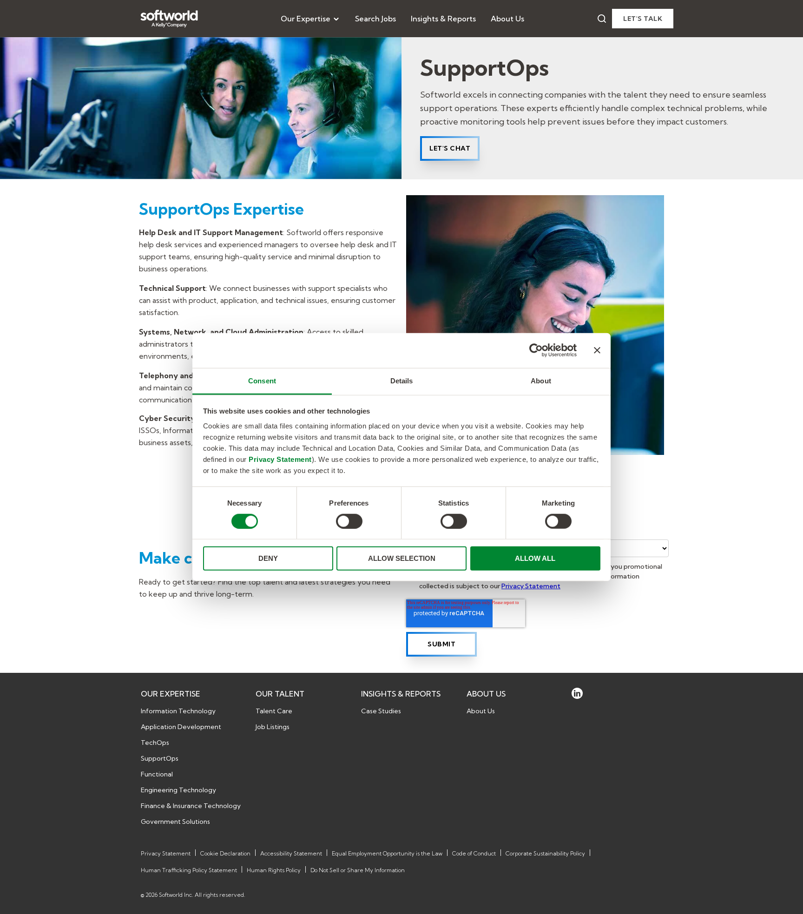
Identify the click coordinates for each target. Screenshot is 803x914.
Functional (157, 774)
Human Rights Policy (274, 870)
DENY (268, 558)
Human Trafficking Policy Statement (189, 870)
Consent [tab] (262, 380)
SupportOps (159, 758)
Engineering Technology (178, 790)
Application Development (181, 727)
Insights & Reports (443, 18)
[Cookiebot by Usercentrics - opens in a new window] (536, 350)
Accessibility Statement (291, 853)
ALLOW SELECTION (401, 558)
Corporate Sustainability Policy (545, 853)
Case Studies (381, 711)
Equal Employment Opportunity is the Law (387, 853)
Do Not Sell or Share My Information (357, 870)
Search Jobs (375, 18)
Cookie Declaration (225, 853)
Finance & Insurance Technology (191, 806)
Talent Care (274, 711)
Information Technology (178, 711)
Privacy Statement (280, 459)
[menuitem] (310, 18)
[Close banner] (597, 350)
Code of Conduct (474, 853)
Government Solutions (175, 821)
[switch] (349, 521)
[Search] (601, 18)
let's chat (449, 148)
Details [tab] (401, 380)
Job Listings (273, 727)
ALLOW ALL (535, 558)
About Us (507, 18)
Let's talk (642, 18)
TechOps (155, 742)
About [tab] (541, 380)
